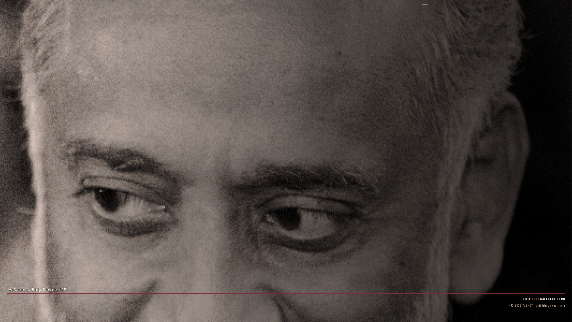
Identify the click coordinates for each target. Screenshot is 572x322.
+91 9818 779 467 (521, 305)
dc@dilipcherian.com (550, 305)
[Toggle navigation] (425, 6)
